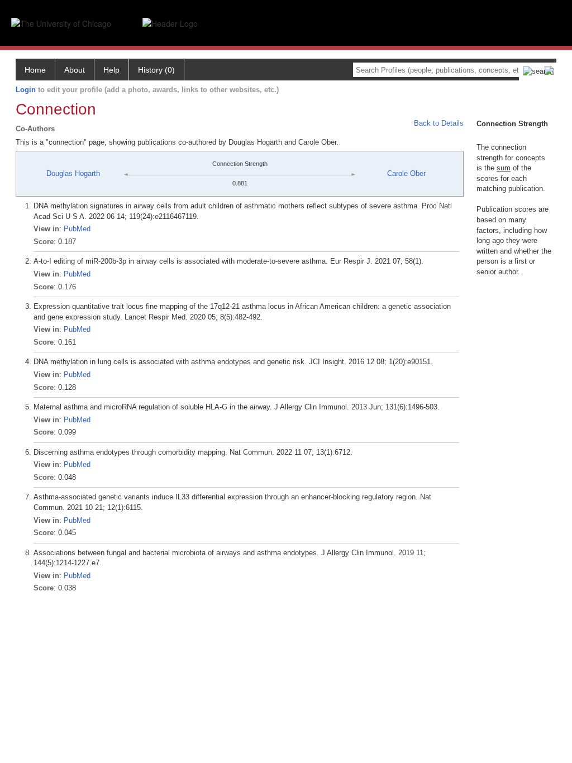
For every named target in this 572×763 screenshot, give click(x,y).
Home (35, 69)
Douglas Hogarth (73, 173)
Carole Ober (406, 173)
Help (111, 69)
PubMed (77, 229)
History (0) (156, 69)
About (74, 69)
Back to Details (439, 123)
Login (26, 89)
